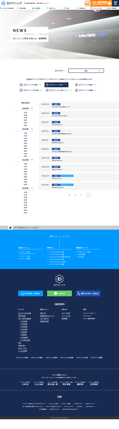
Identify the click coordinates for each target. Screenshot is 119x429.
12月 (25, 133)
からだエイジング (54, 409)
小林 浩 (25, 383)
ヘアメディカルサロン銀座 (56, 254)
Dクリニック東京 (36, 358)
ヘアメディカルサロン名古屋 (57, 262)
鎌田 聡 (80, 383)
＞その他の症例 (25, 340)
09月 (25, 141)
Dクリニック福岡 (96, 358)
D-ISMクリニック (89, 403)
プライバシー (87, 316)
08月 (25, 200)
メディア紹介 (66, 313)
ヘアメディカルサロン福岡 (56, 264)
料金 (19, 343)
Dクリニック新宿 (51, 358)
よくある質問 (22, 351)
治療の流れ (22, 346)
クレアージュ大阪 (25, 256)
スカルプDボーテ (90, 406)
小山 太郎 (39, 383)
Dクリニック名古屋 (66, 358)
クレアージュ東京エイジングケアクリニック (27, 252)
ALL (86, 70)
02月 (25, 125)
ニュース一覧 (66, 316)
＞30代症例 (23, 324)
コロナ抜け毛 (44, 319)
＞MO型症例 (24, 337)
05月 (25, 118)
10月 (25, 138)
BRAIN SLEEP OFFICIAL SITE (69, 409)
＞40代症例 (23, 327)
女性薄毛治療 (44, 321)
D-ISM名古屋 (81, 254)
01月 (25, 156)
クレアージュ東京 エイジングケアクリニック (34, 403)
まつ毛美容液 (42, 409)
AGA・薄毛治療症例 (24, 319)
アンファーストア (68, 406)
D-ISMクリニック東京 (84, 252)
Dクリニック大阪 (82, 358)
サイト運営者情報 (89, 319)
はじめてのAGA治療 (24, 313)
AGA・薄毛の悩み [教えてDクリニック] (32, 406)
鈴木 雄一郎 (53, 383)
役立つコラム (22, 348)
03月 (25, 123)
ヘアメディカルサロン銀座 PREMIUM (60, 257)
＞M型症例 (23, 332)
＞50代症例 (23, 329)
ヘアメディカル (78, 403)
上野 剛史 (94, 383)
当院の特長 (22, 316)
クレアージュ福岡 (25, 258)
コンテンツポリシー (89, 313)
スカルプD (79, 406)
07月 (25, 112)
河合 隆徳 (66, 383)
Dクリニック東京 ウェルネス (53, 406)
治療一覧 (43, 313)
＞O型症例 (23, 335)
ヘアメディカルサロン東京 (56, 259)
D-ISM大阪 (81, 257)
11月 (25, 136)
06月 (25, 115)
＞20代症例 (23, 321)
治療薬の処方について (47, 316)
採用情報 (64, 319)
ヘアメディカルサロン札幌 (56, 252)
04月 (25, 120)
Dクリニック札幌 (22, 358)
